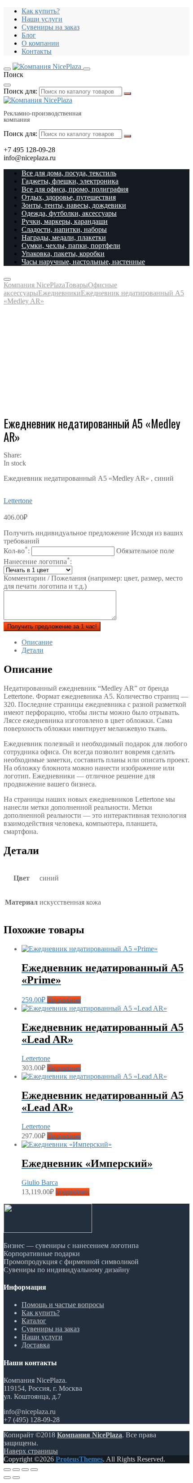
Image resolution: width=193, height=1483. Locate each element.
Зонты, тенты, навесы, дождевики (74, 205)
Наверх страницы (31, 1451)
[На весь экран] (25, 1469)
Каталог (34, 1321)
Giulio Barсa (40, 1182)
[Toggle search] (86, 69)
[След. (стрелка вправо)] (16, 1477)
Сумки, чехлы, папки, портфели (71, 245)
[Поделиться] (16, 1469)
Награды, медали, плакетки (64, 237)
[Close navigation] (7, 279)
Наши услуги (42, 19)
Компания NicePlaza (89, 1435)
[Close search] (7, 85)
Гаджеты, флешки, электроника (70, 181)
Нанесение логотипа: (38, 561)
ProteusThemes (79, 1459)
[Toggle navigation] (7, 69)
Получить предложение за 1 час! (52, 626)
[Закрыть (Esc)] (7, 1469)
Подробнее (64, 1000)
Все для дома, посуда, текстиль (69, 173)
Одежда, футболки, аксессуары (69, 213)
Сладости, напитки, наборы (64, 229)
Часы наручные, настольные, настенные (83, 261)
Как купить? (41, 11)
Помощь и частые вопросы (63, 1304)
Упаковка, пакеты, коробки (63, 253)
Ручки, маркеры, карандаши (65, 221)
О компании (40, 43)
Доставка (36, 1345)
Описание (37, 642)
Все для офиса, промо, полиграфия (75, 189)
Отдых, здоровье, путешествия (69, 197)
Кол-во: (89, 551)
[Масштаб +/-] (34, 1469)
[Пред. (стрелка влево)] (7, 1477)
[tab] (105, 642)
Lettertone (18, 500)
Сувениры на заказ (50, 27)
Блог (29, 35)
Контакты (37, 51)
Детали (33, 650)
